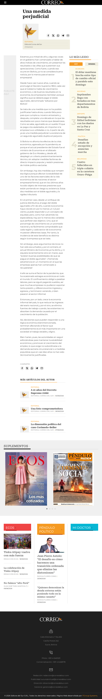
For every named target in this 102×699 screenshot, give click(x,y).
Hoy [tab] (76, 64)
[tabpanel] (27, 479)
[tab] (47, 508)
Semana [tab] (91, 64)
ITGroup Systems (89, 696)
